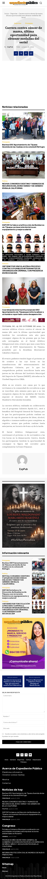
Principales (29, 23)
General (5, 836)
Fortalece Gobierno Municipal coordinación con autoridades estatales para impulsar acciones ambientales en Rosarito (20, 831)
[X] (21, 53)
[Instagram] (22, 754)
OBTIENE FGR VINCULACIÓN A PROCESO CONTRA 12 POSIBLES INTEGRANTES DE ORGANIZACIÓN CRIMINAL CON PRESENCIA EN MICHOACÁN (22, 269)
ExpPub (10, 47)
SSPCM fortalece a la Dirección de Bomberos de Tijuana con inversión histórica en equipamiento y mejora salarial (23, 227)
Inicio (6, 14)
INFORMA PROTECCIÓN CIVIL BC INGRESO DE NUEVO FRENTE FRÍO (23, 853)
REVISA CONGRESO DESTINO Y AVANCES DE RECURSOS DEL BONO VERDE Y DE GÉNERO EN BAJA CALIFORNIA (23, 186)
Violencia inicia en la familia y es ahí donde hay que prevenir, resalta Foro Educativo (12, 682)
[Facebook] (16, 53)
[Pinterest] (26, 53)
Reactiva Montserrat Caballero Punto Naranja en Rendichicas (34, 682)
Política (4, 181)
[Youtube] (30, 754)
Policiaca (5, 263)
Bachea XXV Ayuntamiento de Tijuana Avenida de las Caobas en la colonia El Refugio (23, 145)
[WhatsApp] (31, 53)
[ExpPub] (23, 460)
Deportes (13, 14)
